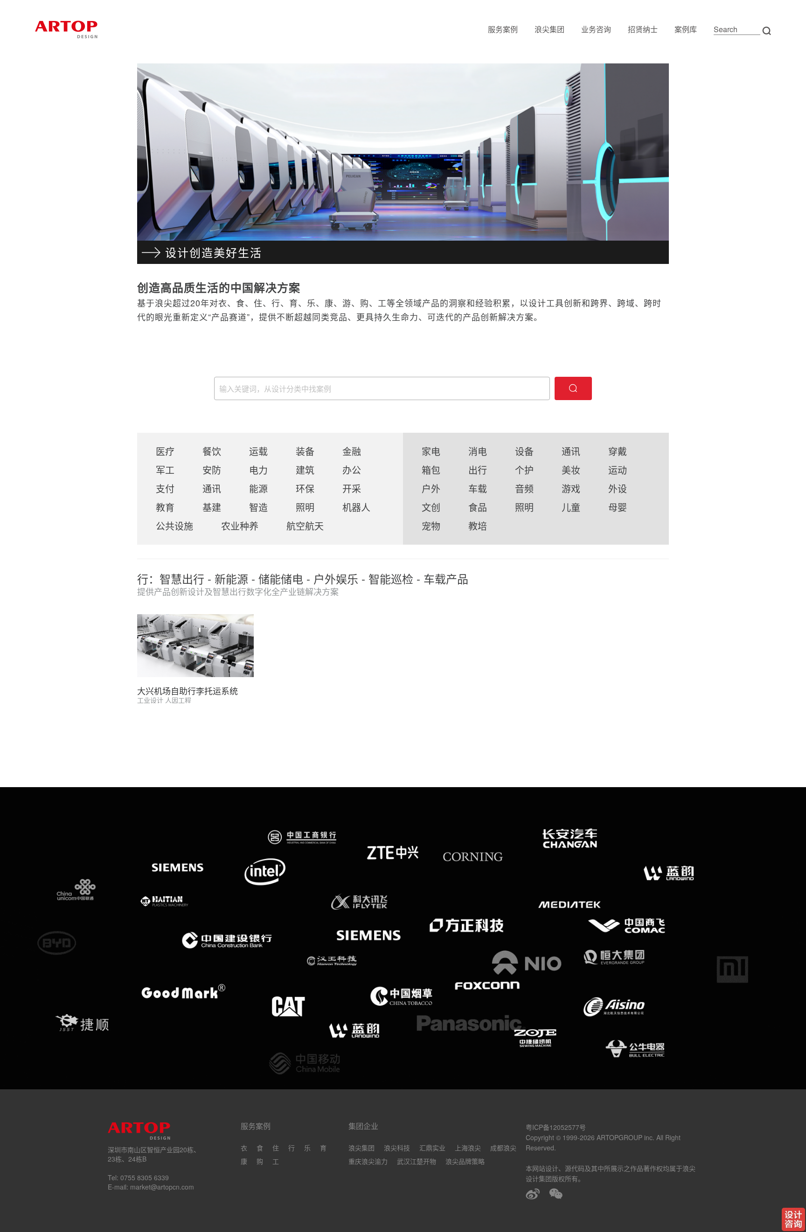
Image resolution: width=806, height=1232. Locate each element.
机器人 (356, 507)
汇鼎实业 (432, 1147)
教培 (477, 526)
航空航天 (305, 526)
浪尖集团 (549, 29)
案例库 (685, 29)
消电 (477, 451)
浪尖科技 (397, 1147)
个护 (524, 470)
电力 (258, 470)
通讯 (211, 488)
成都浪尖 (503, 1147)
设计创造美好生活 (213, 252)
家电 (431, 451)
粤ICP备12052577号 (556, 1127)
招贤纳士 (643, 29)
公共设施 (174, 526)
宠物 (431, 526)
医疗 (165, 451)
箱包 (431, 470)
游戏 (571, 488)
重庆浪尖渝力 (368, 1161)
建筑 (305, 470)
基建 (211, 507)
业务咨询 (596, 29)
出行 (477, 470)
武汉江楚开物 (416, 1161)
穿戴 (617, 451)
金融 (351, 451)
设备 (524, 451)
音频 (524, 488)
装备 (305, 451)
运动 (617, 470)
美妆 (571, 470)
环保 (305, 488)
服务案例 (503, 29)
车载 (477, 488)
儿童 (571, 507)
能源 (258, 488)
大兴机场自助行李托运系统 (187, 691)
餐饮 (211, 451)
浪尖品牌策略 (465, 1161)
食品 (477, 507)
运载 (258, 451)
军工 (165, 470)
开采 (351, 488)
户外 (431, 488)
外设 (617, 488)
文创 (431, 507)
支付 (165, 488)
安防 (211, 470)
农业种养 (239, 526)
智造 (258, 507)
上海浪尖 (468, 1147)
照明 (305, 507)
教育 (165, 507)
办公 (351, 470)
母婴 (617, 507)
